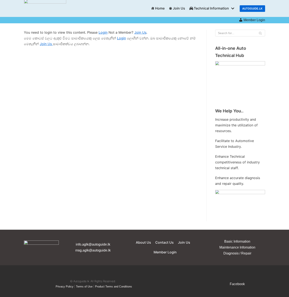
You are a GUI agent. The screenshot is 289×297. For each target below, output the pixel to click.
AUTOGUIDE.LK (252, 8)
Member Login (254, 20)
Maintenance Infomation (237, 247)
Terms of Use (84, 286)
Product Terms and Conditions (113, 286)
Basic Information (237, 241)
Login (103, 32)
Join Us (179, 8)
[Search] (260, 33)
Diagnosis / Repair (237, 253)
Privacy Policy (64, 286)
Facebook (237, 284)
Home (160, 8)
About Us (143, 242)
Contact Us (164, 242)
